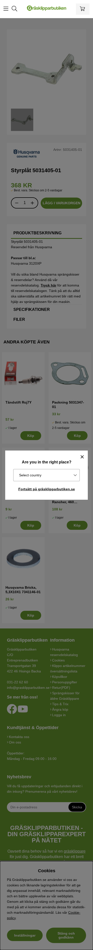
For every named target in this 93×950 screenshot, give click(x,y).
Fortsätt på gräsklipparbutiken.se (46, 489)
